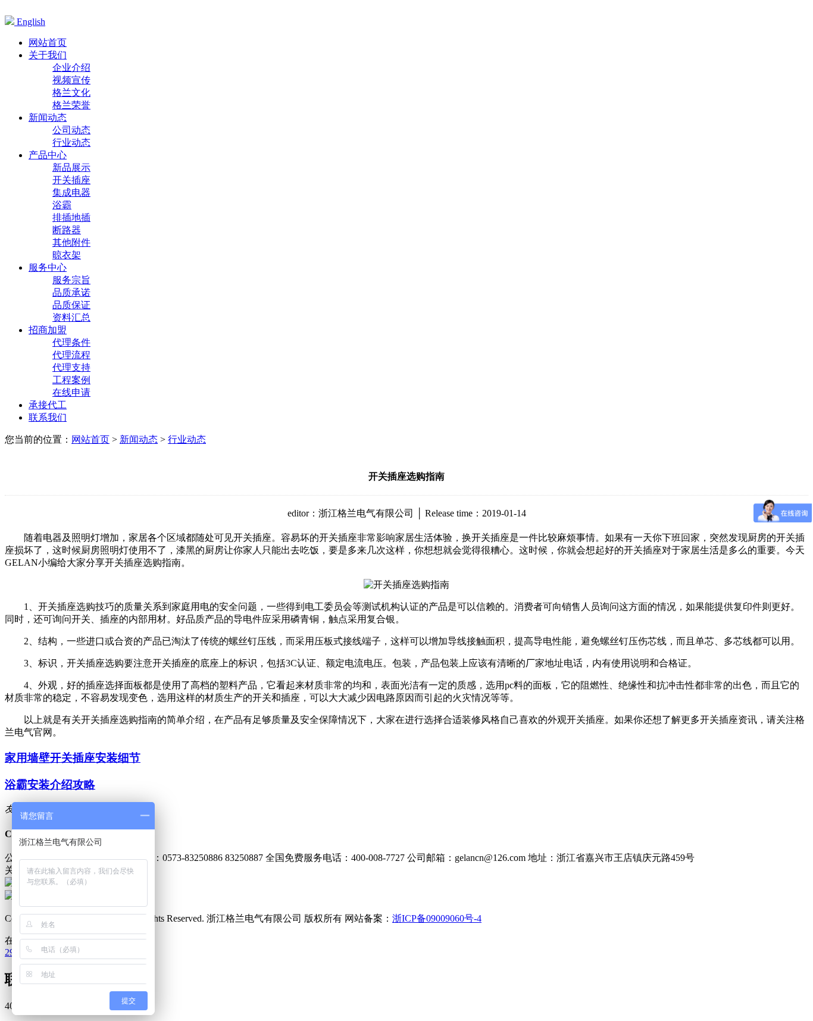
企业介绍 (71, 67)
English (29, 22)
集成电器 (71, 192)
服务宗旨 (71, 280)
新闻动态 (139, 439)
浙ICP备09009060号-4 (436, 918)
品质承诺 (71, 292)
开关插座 (71, 180)
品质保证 (71, 305)
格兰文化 (71, 92)
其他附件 (71, 242)
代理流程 (71, 355)
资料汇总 (71, 317)
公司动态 (71, 130)
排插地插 (71, 217)
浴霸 (61, 205)
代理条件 (71, 342)
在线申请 (71, 392)
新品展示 (71, 167)
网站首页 (90, 439)
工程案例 (71, 380)
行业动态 (71, 142)
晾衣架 (66, 255)
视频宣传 (71, 80)
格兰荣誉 (71, 105)
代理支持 (71, 367)
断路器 (66, 230)
